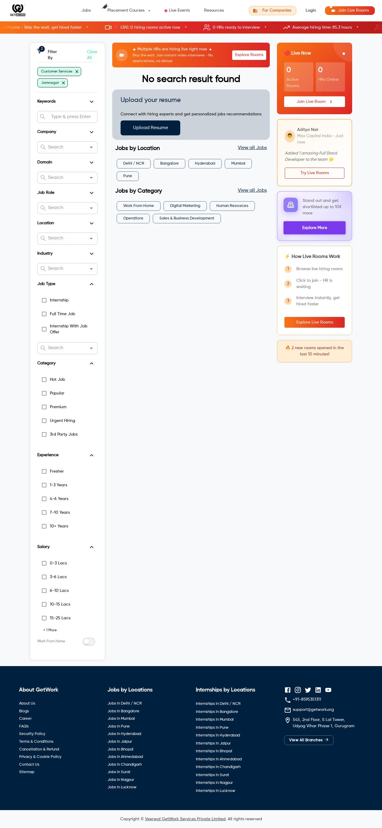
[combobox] (72, 117)
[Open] (91, 147)
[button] (191, 27)
